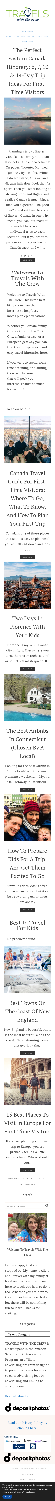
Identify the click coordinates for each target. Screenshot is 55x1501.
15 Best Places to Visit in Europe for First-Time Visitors (27, 1123)
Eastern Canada (29, 36)
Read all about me (18, 1396)
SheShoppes (31, 1479)
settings (30, 1492)
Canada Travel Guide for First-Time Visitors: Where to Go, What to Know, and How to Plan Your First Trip (27, 498)
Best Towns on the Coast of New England (27, 1011)
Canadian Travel (13, 36)
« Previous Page (13, 1179)
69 (21, 1184)
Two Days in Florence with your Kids (27, 627)
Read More (27, 260)
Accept (7, 1497)
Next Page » (30, 1184)
